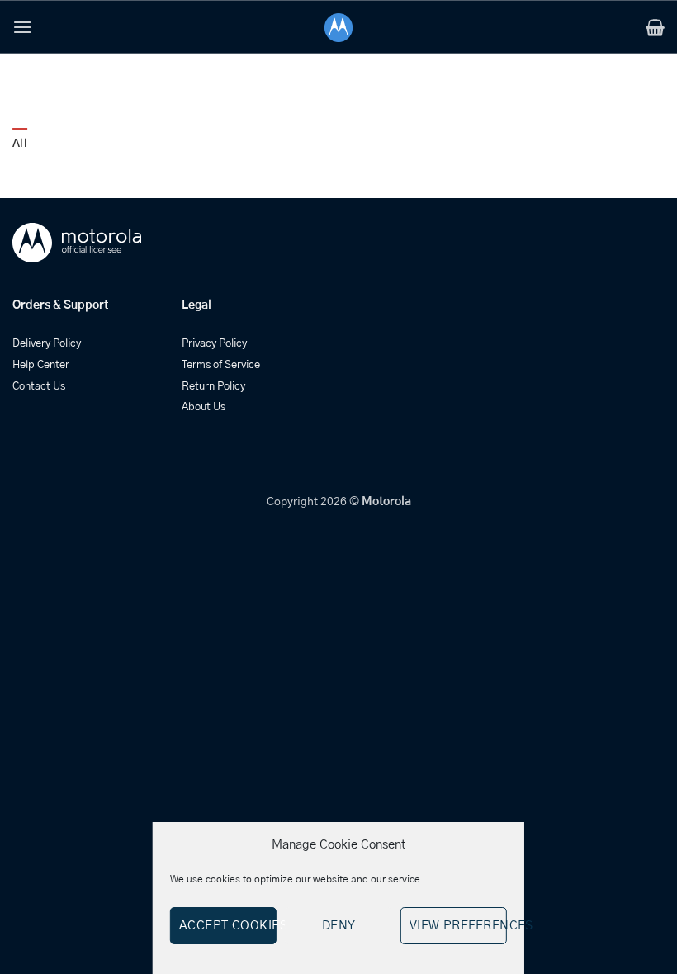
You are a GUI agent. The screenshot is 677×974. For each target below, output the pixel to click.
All (19, 144)
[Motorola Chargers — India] (339, 27)
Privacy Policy (214, 343)
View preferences (458, 926)
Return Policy (213, 386)
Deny (339, 926)
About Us (203, 407)
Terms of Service (221, 365)
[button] (22, 27)
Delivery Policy (46, 343)
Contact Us (38, 386)
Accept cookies (228, 926)
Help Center (40, 365)
